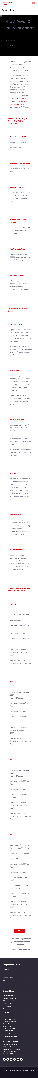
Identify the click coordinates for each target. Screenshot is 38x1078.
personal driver (20, 98)
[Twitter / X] (21, 1059)
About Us (7, 969)
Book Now (19, 931)
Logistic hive (7, 1004)
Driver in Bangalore (9, 1028)
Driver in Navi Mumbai (9, 1021)
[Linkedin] (18, 1059)
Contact (7, 972)
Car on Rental (7, 1006)
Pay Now (6, 1009)
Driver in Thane (7, 1024)
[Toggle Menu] (33, 3)
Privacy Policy (8, 977)
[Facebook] (4, 1059)
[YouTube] (11, 1059)
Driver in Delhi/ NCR (9, 1019)
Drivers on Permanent (10, 998)
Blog (5, 975)
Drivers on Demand (9, 996)
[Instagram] (7, 1059)
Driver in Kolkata (8, 1031)
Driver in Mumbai (8, 1017)
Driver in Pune (7, 1026)
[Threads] (14, 1059)
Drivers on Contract (10, 1001)
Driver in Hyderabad (9, 1033)
